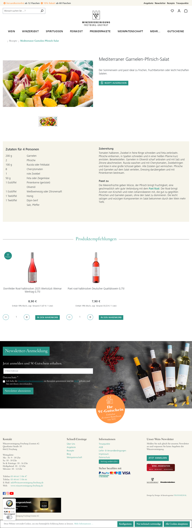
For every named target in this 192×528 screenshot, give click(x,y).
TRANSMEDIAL (180, 495)
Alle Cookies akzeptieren (177, 524)
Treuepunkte (182, 3)
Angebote (148, 3)
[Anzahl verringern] (6, 317)
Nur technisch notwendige (148, 524)
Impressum (104, 454)
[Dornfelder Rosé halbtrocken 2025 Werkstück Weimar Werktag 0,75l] (32, 267)
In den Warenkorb (47, 317)
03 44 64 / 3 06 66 (19, 479)
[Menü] (14, 500)
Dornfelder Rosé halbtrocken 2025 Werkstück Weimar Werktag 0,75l (32, 290)
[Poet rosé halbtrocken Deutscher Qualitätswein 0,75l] (96, 267)
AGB (76, 381)
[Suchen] (42, 11)
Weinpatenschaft (74, 457)
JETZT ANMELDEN (158, 458)
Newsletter (160, 3)
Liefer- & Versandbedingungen (112, 451)
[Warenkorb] (185, 11)
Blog (69, 454)
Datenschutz (104, 457)
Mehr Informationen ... (83, 524)
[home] (4, 42)
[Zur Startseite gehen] (96, 18)
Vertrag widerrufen (109, 461)
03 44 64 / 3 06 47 (19, 476)
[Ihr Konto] (179, 11)
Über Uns (71, 444)
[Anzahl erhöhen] (27, 317)
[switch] (9, 517)
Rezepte (171, 3)
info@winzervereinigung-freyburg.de (27, 483)
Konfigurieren (125, 524)
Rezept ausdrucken (115, 83)
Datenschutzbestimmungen (30, 381)
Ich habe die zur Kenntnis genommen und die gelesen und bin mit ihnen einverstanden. (48, 382)
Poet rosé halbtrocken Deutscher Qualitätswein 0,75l (96, 288)
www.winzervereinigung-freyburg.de (27, 486)
